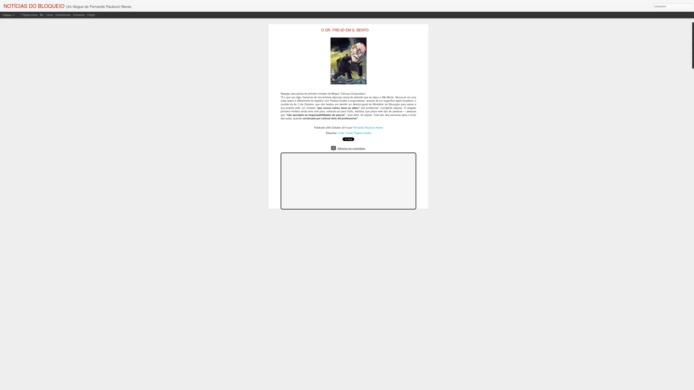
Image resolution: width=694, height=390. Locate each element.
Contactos (79, 15)
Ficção (91, 15)
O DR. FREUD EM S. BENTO (345, 29)
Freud (349, 133)
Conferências (63, 15)
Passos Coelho (362, 133)
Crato (341, 133)
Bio (42, 15)
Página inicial (29, 15)
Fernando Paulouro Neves (368, 127)
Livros (49, 15)
